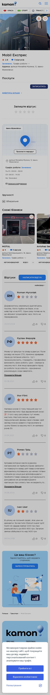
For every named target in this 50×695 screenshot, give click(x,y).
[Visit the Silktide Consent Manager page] (40, 685)
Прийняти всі (25, 668)
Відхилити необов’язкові (25, 677)
